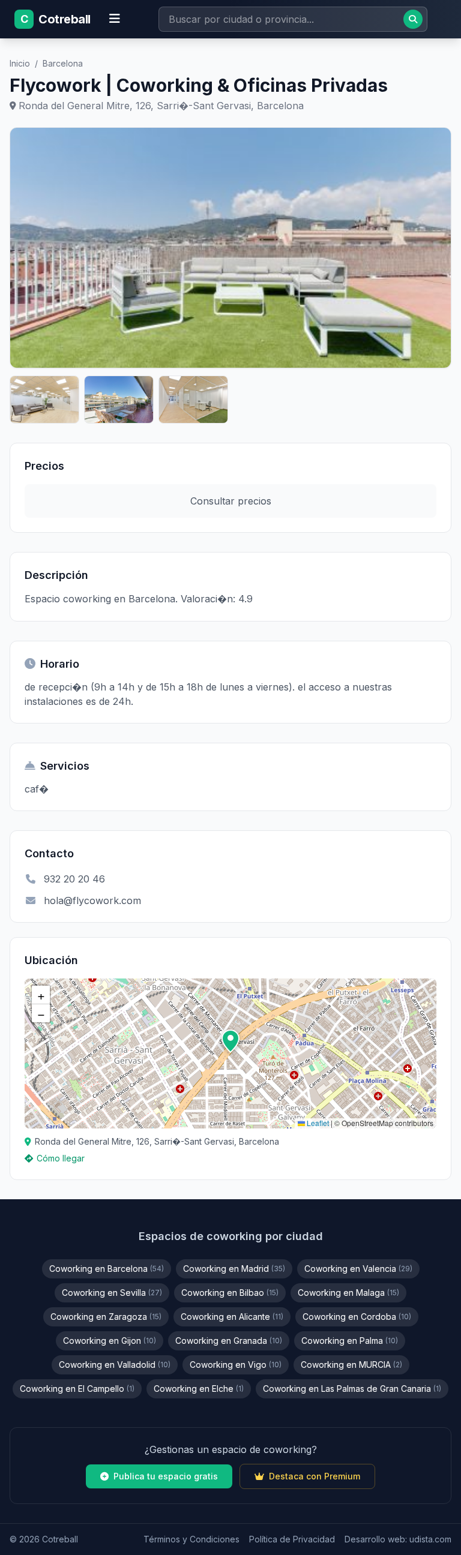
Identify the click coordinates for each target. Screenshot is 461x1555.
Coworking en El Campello (77, 1388)
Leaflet (317, 1123)
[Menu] (114, 19)
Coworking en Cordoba (357, 1316)
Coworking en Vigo (236, 1364)
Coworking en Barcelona (106, 1268)
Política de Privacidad (292, 1539)
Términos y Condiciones (191, 1539)
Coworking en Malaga (348, 1292)
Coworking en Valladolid (114, 1364)
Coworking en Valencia (358, 1268)
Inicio (20, 63)
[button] (230, 1041)
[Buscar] (413, 19)
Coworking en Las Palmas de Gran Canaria (352, 1388)
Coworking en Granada (228, 1340)
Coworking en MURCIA (351, 1364)
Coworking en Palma (349, 1340)
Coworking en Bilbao (230, 1292)
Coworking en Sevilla (112, 1292)
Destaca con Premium (314, 1476)
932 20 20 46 (74, 879)
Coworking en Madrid (234, 1268)
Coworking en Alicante (232, 1316)
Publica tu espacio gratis (165, 1476)
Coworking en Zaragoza (105, 1316)
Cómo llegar (61, 1158)
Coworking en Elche (199, 1388)
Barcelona (63, 63)
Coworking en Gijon (109, 1340)
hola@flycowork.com (92, 900)
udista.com (430, 1539)
